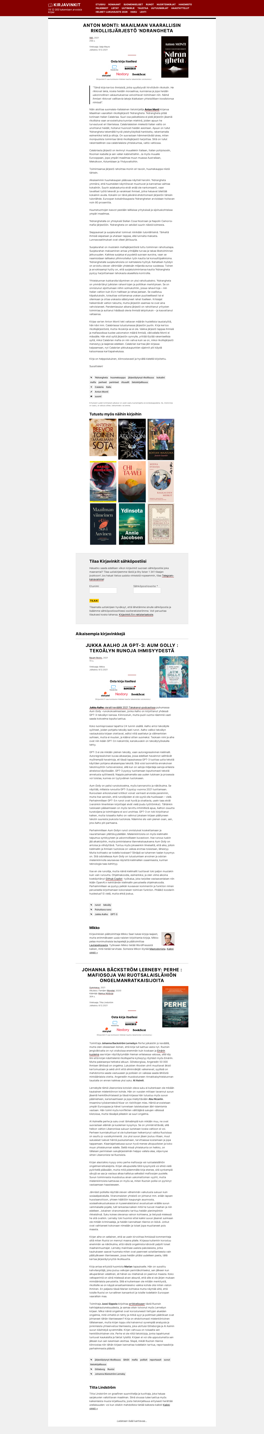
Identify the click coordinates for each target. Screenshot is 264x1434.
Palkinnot (102, 8)
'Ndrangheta (101, 377)
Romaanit (114, 4)
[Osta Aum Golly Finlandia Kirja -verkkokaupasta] (115, 689)
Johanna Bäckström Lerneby (110, 1374)
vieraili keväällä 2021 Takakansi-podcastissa (122, 707)
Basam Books (95, 658)
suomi (98, 396)
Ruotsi (111, 1369)
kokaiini (161, 377)
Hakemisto (185, 4)
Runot (150, 4)
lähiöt (126, 1359)
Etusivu (100, 4)
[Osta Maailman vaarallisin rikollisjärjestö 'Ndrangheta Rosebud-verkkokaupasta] (132, 69)
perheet (103, 382)
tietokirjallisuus (140, 382)
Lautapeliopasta (98, 945)
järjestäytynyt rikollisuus (141, 377)
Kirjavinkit (67, 4)
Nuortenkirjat (166, 4)
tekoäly (107, 904)
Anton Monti (152, 109)
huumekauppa (118, 377)
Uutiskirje (128, 8)
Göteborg (100, 1369)
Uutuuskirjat (159, 8)
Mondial (111, 990)
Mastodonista (157, 948)
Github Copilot (114, 878)
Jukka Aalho (101, 914)
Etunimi (94, 586)
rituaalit (125, 382)
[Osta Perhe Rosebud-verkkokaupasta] (132, 1025)
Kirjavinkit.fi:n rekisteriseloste (136, 614)
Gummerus (94, 987)
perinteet (114, 382)
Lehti (143, 11)
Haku (133, 11)
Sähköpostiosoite (145, 586)
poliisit (143, 1359)
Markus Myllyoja (105, 993)
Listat (115, 8)
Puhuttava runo (103, 909)
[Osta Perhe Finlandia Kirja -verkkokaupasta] (116, 1025)
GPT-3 (114, 914)
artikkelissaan (137, 1303)
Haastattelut (180, 8)
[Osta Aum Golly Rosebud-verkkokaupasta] (131, 689)
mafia (93, 382)
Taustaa (143, 8)
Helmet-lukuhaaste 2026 (112, 11)
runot (98, 904)
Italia (108, 387)
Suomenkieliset (133, 4)
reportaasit (155, 1359)
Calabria (99, 387)
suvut (167, 1359)
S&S (91, 38)
